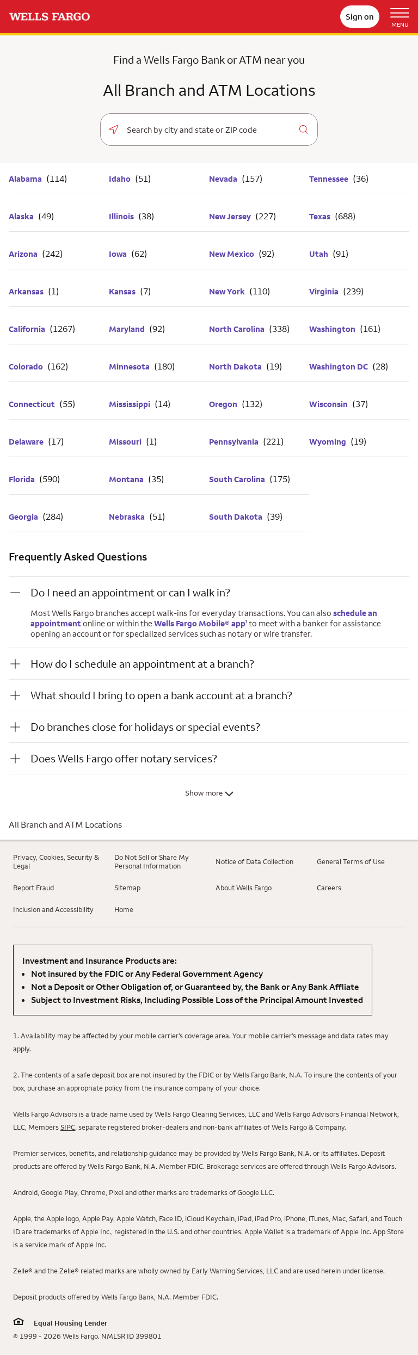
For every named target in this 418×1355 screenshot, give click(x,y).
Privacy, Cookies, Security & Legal (56, 861)
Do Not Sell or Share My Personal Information (151, 861)
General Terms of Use (351, 861)
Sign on (360, 16)
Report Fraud (33, 887)
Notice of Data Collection (254, 861)
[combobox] (209, 130)
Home (123, 909)
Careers (329, 887)
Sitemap (127, 887)
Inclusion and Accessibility (53, 909)
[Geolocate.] (113, 129)
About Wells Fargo (244, 887)
